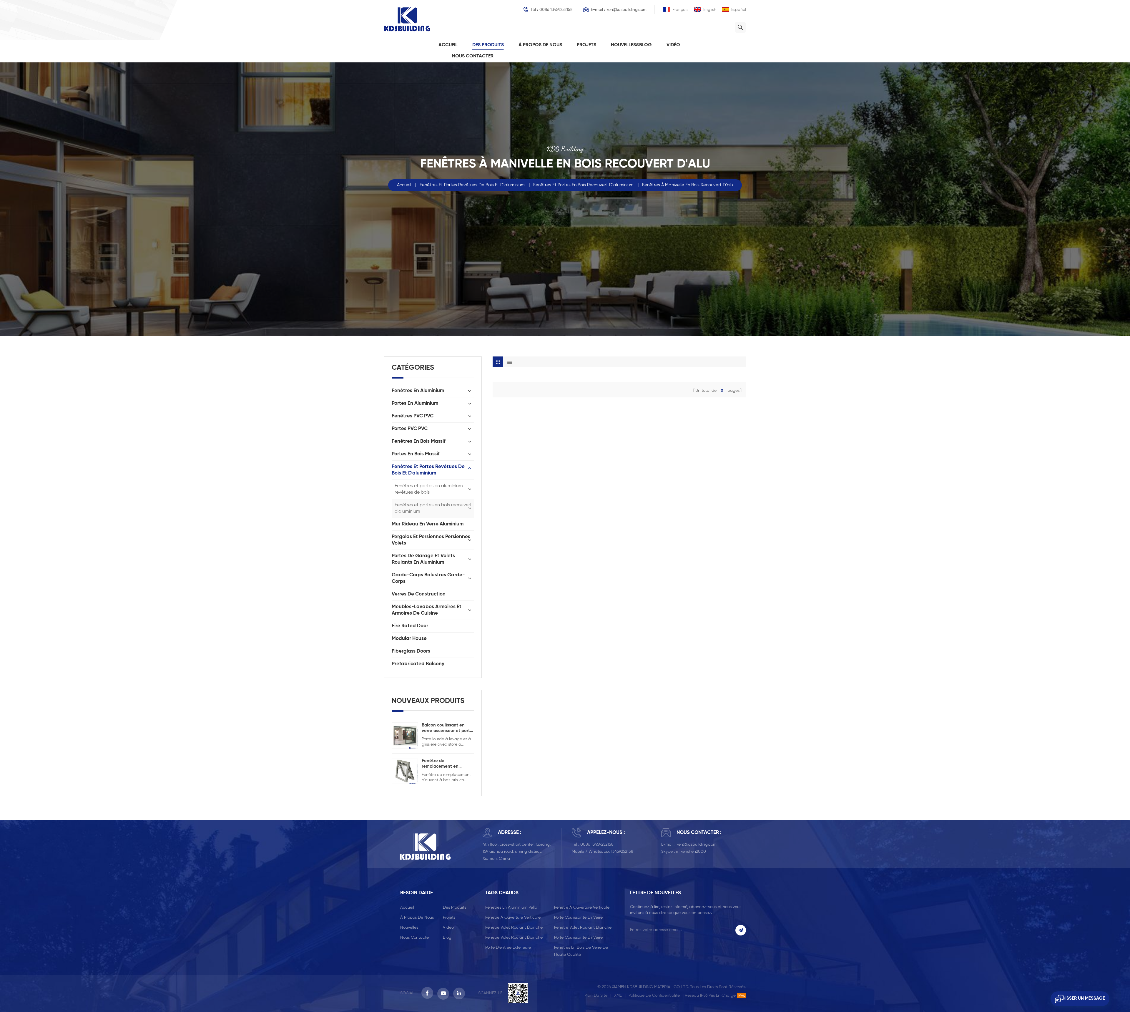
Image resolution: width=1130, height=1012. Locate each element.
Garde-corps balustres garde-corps (428, 578)
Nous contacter (472, 56)
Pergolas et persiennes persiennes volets (431, 540)
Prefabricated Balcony (418, 663)
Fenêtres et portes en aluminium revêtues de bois (429, 489)
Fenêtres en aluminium (418, 390)
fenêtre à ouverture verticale (581, 907)
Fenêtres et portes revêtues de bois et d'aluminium (472, 185)
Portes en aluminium (415, 403)
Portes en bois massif (416, 454)
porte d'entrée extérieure (508, 947)
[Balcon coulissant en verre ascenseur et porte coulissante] (405, 735)
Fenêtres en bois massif (419, 441)
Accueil (448, 45)
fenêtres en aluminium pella (511, 907)
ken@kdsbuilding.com (626, 10)
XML (618, 995)
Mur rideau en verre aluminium (427, 524)
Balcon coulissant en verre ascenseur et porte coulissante (447, 728)
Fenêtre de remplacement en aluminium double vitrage (440, 764)
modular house (409, 638)
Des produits (488, 45)
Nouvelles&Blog (631, 45)
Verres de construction (419, 594)
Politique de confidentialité (654, 995)
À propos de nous (540, 45)
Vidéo (673, 45)
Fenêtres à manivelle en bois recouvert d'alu (687, 185)
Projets (586, 45)
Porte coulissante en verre (578, 917)
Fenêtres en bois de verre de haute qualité (581, 951)
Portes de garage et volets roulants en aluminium (423, 559)
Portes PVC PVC (410, 428)
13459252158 (622, 852)
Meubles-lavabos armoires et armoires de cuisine (426, 610)
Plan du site (595, 995)
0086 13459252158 (556, 10)
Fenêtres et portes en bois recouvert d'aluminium (583, 185)
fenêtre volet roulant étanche (514, 927)
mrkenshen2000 (691, 852)
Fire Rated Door (410, 625)
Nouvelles (409, 927)
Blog (447, 937)
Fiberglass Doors (411, 651)
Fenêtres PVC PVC (412, 416)
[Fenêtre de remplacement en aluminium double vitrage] (405, 771)
